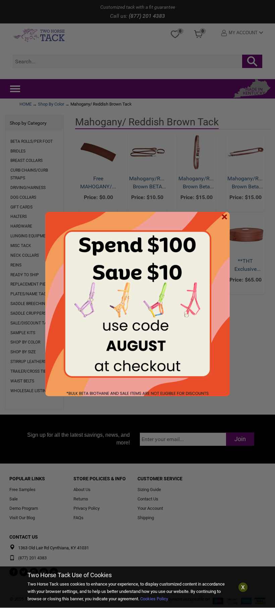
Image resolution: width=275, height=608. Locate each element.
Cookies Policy (154, 598)
